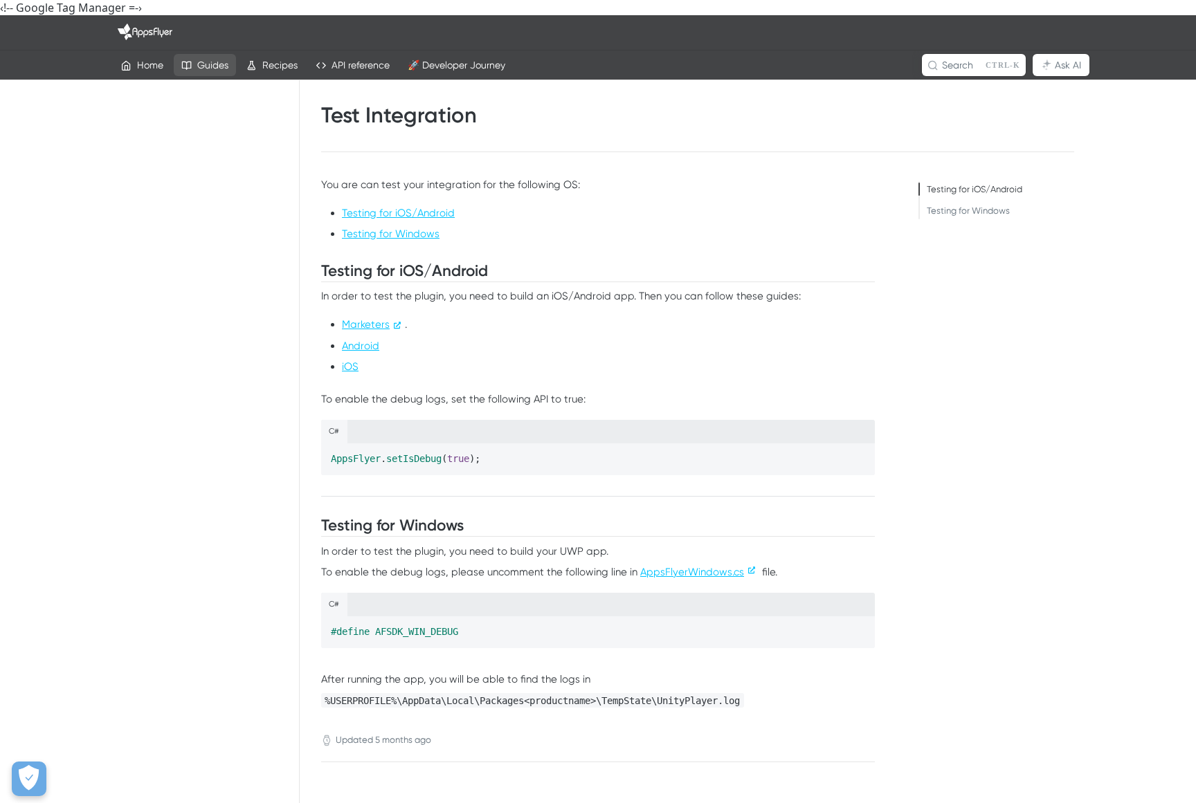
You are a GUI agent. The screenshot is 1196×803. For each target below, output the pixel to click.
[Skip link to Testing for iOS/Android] (312, 271)
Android (360, 346)
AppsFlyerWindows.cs (692, 572)
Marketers (366, 324)
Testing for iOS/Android (398, 213)
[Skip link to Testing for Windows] (312, 526)
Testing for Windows (391, 234)
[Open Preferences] (29, 779)
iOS (350, 366)
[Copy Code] (858, 454)
